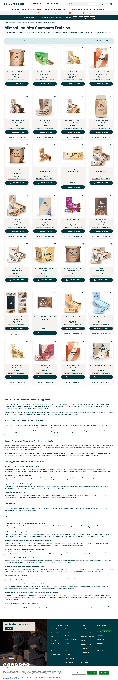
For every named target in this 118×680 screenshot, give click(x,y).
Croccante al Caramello (73, 316)
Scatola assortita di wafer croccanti (101, 365)
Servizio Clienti (55, 629)
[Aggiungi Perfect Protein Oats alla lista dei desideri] (83, 341)
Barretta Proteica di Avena (73, 72)
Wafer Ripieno (16, 268)
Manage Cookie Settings (79, 672)
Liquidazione (87, 9)
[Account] (106, 4)
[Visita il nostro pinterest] (24, 664)
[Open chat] (28, 664)
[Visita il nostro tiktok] (12, 664)
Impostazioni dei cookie (11, 654)
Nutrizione (12, 22)
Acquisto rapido (18, 83)
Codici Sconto (101, 635)
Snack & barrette (70, 647)
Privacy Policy (7, 678)
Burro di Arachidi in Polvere (101, 120)
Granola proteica (101, 219)
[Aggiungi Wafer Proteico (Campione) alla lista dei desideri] (83, 145)
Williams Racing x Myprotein (105, 651)
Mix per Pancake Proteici (101, 72)
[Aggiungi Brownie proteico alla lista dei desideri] (27, 341)
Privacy (83, 640)
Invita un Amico (104, 630)
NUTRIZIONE (37, 4)
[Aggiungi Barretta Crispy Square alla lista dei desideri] (111, 292)
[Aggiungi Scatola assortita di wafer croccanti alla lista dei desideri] (111, 341)
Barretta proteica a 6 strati (45, 169)
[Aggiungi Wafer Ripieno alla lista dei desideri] (27, 244)
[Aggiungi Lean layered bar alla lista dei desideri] (55, 341)
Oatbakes (17, 219)
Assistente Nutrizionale (96, 3)
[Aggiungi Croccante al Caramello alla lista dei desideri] (83, 292)
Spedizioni (54, 651)
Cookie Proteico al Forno (73, 120)
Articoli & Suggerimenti (71, 639)
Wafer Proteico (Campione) (73, 169)
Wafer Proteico (45, 120)
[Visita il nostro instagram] (4, 664)
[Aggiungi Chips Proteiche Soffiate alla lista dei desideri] (55, 47)
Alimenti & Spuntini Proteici (24, 22)
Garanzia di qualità (86, 632)
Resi (52, 636)
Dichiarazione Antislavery (88, 636)
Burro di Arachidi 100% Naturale (17, 72)
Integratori (31, 9)
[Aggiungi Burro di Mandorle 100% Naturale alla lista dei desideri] (83, 244)
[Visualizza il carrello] (111, 4)
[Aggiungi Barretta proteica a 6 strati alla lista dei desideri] (55, 145)
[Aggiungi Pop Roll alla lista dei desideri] (111, 244)
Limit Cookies (92, 672)
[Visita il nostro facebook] (8, 664)
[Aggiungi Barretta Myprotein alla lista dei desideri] (83, 195)
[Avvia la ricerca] (69, 4)
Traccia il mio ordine (57, 647)
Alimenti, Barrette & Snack (52, 9)
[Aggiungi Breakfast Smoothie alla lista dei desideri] (55, 195)
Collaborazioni (85, 652)
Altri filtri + (99, 41)
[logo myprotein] (14, 4)
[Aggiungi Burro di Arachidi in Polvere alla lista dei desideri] (111, 96)
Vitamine (40, 9)
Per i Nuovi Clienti (76, 9)
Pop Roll (101, 268)
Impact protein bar (101, 169)
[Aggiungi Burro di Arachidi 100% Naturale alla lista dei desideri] (27, 47)
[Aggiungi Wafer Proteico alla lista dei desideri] (55, 96)
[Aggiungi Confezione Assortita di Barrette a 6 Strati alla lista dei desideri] (55, 244)
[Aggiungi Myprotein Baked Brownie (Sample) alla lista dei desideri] (55, 292)
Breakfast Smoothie (45, 219)
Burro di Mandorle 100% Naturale (73, 268)
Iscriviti (9, 628)
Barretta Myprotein (73, 219)
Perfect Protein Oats (73, 365)
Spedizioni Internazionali (55, 642)
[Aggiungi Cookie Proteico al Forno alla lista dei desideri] (83, 96)
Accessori (66, 9)
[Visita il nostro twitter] (20, 664)
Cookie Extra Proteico (17, 120)
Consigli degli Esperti (99, 9)
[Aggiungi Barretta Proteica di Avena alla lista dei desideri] (83, 47)
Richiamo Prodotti (56, 654)
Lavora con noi (85, 656)
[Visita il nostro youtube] (16, 664)
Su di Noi (83, 629)
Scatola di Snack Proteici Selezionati (16, 316)
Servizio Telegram (102, 639)
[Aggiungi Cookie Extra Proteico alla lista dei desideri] (27, 96)
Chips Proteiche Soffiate (45, 72)
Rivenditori (84, 648)
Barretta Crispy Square (101, 316)
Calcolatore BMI (70, 658)
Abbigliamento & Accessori (70, 634)
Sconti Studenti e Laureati (104, 647)
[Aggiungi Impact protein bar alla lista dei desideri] (111, 145)
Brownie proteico (16, 365)
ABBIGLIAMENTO (52, 4)
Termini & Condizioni (86, 644)
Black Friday (100, 643)
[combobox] (85, 4)
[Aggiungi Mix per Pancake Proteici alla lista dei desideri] (111, 47)
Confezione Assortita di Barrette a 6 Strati (45, 269)
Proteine (23, 9)
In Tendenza (15, 9)
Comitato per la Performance (85, 661)
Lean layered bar (45, 365)
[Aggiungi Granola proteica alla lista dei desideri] (111, 195)
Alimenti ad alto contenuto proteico (44, 22)
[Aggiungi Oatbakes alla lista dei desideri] (27, 195)
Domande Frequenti (57, 632)
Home (6, 22)
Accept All (103, 672)
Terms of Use (16, 678)
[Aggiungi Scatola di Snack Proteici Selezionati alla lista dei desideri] (27, 292)
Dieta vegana (69, 662)
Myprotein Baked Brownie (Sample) (45, 316)
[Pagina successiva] (63, 389)
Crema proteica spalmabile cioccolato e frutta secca (16, 170)
